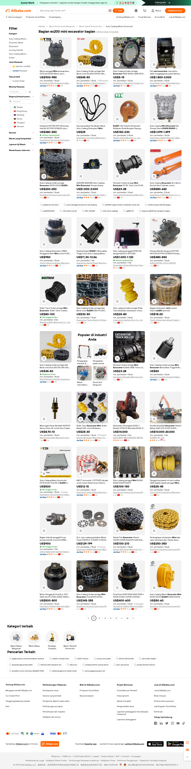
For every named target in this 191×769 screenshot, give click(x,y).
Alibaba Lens (22, 744)
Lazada (96, 756)
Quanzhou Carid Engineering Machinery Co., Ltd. (166, 377)
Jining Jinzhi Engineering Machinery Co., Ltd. (129, 195)
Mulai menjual (160, 696)
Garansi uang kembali (52, 696)
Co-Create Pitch (13, 696)
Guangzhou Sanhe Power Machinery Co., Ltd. (92, 263)
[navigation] (21, 322)
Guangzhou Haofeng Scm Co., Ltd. (128, 320)
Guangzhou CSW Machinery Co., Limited (166, 195)
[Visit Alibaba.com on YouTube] (178, 723)
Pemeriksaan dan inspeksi (54, 712)
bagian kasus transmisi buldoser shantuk (28, 659)
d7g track (73, 665)
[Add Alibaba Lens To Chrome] (50, 744)
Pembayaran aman (51, 690)
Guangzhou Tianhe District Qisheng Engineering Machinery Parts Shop (92, 320)
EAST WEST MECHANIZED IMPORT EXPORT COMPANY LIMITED (129, 438)
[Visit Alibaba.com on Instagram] (172, 723)
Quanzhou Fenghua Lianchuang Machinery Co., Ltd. (55, 195)
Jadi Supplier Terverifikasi (165, 706)
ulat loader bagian (149, 659)
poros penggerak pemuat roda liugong (82, 205)
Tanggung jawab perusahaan (18, 701)
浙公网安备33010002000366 (141, 765)
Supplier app (91, 744)
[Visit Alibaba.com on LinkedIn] (161, 723)
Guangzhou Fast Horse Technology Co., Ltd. (55, 140)
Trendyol (125, 756)
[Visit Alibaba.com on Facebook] (155, 723)
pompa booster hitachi (146, 665)
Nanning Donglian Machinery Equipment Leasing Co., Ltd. (55, 438)
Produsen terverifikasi (89, 690)
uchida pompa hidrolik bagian (159, 205)
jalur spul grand (123, 665)
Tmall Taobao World (81, 756)
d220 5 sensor (83, 659)
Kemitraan (158, 712)
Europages (136, 756)
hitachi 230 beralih (126, 659)
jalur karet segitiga (110, 211)
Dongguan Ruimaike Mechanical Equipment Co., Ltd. (129, 377)
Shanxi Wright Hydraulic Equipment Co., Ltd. (55, 379)
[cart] (145, 11)
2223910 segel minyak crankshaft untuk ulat (122, 205)
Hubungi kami (123, 696)
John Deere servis (70, 211)
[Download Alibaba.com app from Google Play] (176, 744)
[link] (187, 742)
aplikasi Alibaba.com (134, 744)
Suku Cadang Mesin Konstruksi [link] (119, 26)
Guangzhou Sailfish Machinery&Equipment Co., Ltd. (166, 138)
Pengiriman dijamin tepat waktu (56, 701)
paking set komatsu (51, 205)
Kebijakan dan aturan (52, 717)
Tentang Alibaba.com (15, 684)
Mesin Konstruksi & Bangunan (62, 26)
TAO (117, 756)
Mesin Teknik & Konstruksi (90, 26)
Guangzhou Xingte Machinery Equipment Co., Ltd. (129, 265)
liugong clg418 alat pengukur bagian (156, 211)
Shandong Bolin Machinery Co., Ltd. (55, 322)
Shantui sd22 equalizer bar (51, 665)
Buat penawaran (87, 696)
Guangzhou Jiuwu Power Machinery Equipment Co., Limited (166, 83)
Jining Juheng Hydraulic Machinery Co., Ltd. (55, 263)
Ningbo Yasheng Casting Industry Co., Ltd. (92, 83)
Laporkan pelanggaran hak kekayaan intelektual (132, 713)
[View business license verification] (120, 764)
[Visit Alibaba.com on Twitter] (166, 723)
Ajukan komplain (124, 701)
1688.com (67, 756)
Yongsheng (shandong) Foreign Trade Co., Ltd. (129, 83)
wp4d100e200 (49, 211)
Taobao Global (107, 756)
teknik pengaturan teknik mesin (64, 671)
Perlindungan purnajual (53, 706)
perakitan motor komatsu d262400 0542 (28, 671)
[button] (110, 10)
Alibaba (42, 26)
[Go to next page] (132, 618)
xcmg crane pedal (104, 659)
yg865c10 (130, 211)
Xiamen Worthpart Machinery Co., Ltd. (92, 438)
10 (127, 618)
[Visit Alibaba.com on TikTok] (183, 723)
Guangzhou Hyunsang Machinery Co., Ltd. (92, 138)
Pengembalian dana (125, 706)
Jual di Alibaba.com (162, 690)
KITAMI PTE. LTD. (157, 438)
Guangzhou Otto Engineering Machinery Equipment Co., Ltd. (55, 83)
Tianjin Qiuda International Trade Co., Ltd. (166, 320)
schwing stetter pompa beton (97, 665)
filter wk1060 (90, 211)
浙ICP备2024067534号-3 (167, 765)
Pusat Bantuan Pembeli (127, 690)
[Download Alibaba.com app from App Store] (155, 744)
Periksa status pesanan (164, 701)
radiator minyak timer (60, 659)
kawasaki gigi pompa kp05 (22, 665)
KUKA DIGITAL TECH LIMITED (163, 263)
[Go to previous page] (88, 618)
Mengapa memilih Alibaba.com (19, 690)
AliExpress (55, 756)
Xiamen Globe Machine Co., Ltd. (127, 138)
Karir (8, 706)
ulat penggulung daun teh (95, 671)
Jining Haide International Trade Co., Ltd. (92, 195)
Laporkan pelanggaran (126, 719)
